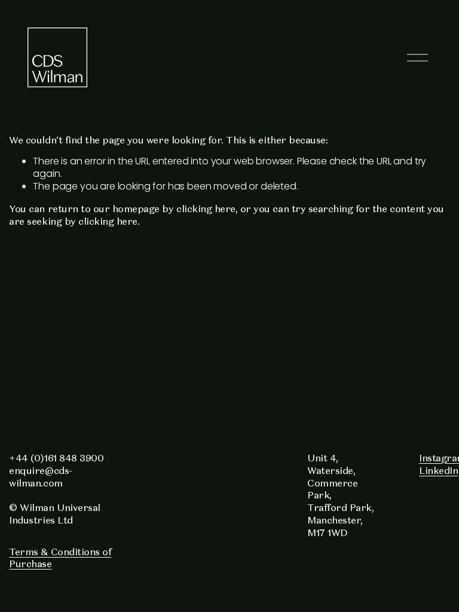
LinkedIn (438, 470)
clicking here (205, 209)
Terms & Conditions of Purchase (60, 558)
